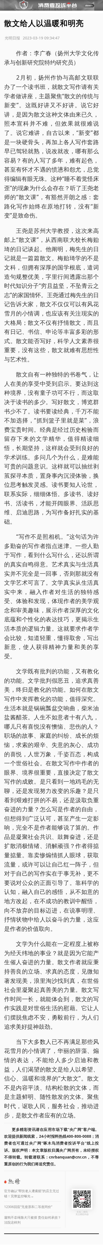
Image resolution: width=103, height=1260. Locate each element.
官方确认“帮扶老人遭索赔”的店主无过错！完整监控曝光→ (31, 1193)
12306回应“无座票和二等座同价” (28, 1206)
